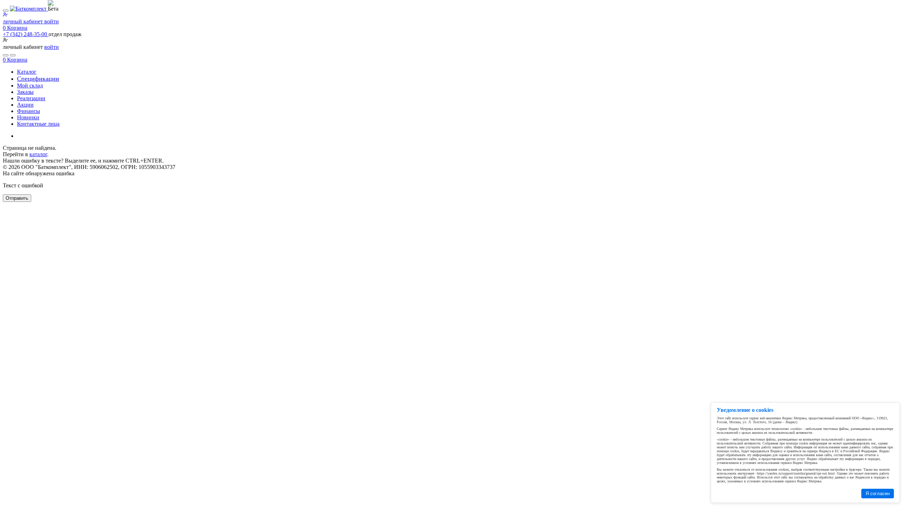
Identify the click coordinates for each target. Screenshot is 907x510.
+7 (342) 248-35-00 (26, 34)
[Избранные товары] (6, 55)
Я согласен (878, 493)
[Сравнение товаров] (13, 55)
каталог (38, 154)
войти (51, 47)
